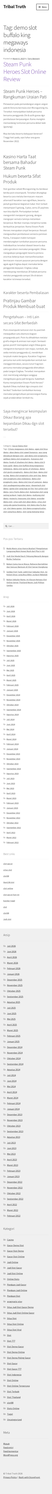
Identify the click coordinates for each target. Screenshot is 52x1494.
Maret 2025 (11, 680)
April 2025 (10, 675)
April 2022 (10, 832)
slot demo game (14, 508)
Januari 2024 (12, 749)
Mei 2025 (10, 670)
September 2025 (13, 650)
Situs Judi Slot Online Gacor (20, 1312)
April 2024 (10, 734)
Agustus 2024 (12, 714)
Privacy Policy (10, 1477)
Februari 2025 (12, 685)
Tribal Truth (14, 6)
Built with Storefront (29, 1477)
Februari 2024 (12, 744)
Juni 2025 (10, 665)
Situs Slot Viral (14, 1329)
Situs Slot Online (15, 1324)
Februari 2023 (12, 803)
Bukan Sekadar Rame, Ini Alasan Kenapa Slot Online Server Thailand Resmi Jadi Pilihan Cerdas (26, 582)
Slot (9, 1335)
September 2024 (13, 709)
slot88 (6, 876)
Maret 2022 (11, 837)
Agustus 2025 (12, 655)
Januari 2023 (12, 808)
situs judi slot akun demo (24, 501)
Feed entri (8, 1447)
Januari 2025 (12, 690)
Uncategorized (14, 1419)
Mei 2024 (10, 729)
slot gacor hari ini (11, 894)
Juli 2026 (10, 606)
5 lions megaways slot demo (21, 449)
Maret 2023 (11, 798)
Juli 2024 (10, 719)
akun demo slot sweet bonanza (23, 452)
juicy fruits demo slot (19, 492)
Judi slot (7, 919)
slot (5, 907)
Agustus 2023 (12, 773)
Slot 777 (11, 1340)
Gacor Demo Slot (19, 445)
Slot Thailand (14, 1397)
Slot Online (12, 1380)
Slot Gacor (12, 1363)
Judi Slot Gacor (14, 1267)
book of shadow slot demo (21, 462)
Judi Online (12, 1262)
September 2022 (13, 827)
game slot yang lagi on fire (21, 488)
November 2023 (13, 759)
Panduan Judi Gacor (16, 1284)
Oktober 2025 (12, 645)
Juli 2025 (10, 660)
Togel (10, 1414)
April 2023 (10, 793)
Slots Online (13, 1408)
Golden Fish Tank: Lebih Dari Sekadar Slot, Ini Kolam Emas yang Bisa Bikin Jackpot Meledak (26, 573)
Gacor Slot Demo (15, 1250)
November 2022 (13, 818)
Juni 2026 (10, 611)
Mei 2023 (10, 788)
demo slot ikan (30, 472)
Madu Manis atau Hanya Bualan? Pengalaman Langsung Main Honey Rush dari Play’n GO (27, 550)
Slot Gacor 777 (14, 1369)
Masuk (6, 1443)
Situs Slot (12, 1318)
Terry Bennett (33, 58)
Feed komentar (10, 1451)
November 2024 (13, 700)
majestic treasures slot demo (22, 498)
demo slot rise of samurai (30, 482)
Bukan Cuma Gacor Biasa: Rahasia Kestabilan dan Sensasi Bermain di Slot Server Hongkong (27, 565)
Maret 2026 (11, 621)
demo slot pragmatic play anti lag (25, 475)
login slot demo (24, 495)
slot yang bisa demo (12, 511)
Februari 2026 (12, 626)
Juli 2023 (10, 778)
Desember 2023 (13, 754)
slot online (8, 888)
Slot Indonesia (14, 1374)
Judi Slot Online (15, 1273)
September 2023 (13, 768)
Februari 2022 (12, 842)
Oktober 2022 (12, 823)
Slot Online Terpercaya (18, 1385)
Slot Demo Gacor (15, 1346)
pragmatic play (14, 1301)
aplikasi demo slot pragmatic (16, 459)
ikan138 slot (8, 882)
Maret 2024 (11, 739)
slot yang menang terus (33, 511)
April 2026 (10, 616)
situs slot (7, 870)
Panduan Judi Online (17, 1290)
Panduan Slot (13, 1296)
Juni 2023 (10, 783)
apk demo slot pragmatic (36, 455)
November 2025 (13, 640)
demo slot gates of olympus (26, 468)
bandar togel (9, 900)
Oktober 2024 (12, 704)
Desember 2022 (13, 813)
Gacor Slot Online (16, 1256)
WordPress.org (10, 1455)
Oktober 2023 (12, 763)
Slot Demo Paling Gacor (19, 1357)
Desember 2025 (13, 636)
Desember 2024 (13, 695)
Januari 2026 (12, 631)
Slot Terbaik (13, 1391)
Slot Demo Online (16, 1352)
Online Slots (13, 1279)
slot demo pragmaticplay (34, 508)
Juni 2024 (10, 724)
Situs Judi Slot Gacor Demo (20, 1307)
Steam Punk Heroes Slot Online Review (24, 71)
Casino (10, 1239)
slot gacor (8, 863)
